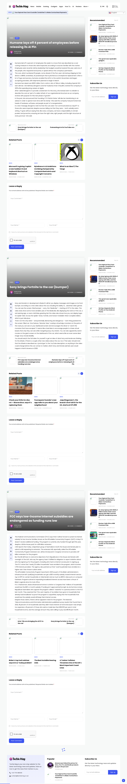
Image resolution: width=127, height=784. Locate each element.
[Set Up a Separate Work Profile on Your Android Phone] (93, 70)
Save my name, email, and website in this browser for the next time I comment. (35, 232)
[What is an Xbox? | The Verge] (71, 152)
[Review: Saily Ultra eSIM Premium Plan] (93, 52)
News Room (17, 51)
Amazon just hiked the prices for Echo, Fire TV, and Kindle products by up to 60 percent (66, 765)
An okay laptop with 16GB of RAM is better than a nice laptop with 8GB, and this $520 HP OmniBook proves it (108, 39)
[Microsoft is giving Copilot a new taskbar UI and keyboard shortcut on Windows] (20, 152)
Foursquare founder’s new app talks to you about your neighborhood (46, 402)
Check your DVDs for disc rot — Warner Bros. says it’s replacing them (20, 402)
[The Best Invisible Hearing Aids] (46, 646)
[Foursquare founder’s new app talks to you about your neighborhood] (46, 385)
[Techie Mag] (19, 6)
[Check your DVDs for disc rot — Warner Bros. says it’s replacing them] (20, 385)
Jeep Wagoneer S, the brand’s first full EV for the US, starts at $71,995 (71, 402)
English (114, 12)
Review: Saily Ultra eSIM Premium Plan (107, 50)
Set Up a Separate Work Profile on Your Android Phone (107, 69)
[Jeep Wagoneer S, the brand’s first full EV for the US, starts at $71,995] (71, 385)
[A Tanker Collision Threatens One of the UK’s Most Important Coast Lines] (71, 646)
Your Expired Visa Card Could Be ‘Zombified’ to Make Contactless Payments (41, 12)
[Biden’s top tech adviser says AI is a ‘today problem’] (20, 646)
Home (11, 38)
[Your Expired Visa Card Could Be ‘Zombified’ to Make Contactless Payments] (13, 12)
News (10, 12)
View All (116, 20)
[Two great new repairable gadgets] (93, 61)
